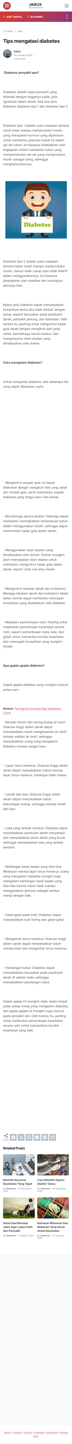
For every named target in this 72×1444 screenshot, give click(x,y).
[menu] (7, 6)
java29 (35, 4)
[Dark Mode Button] (66, 5)
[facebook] (13, 1137)
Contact (17, 1432)
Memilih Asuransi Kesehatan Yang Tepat (17, 1181)
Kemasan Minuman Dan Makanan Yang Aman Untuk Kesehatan (52, 1226)
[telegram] (36, 1137)
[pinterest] (44, 1137)
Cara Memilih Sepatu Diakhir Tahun (51, 1181)
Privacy (28, 1432)
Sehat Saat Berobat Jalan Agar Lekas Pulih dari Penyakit (18, 1226)
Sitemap (39, 1432)
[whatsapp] (29, 1137)
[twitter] (21, 1137)
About (7, 1432)
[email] (52, 1137)
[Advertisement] (36, 430)
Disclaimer (51, 1432)
